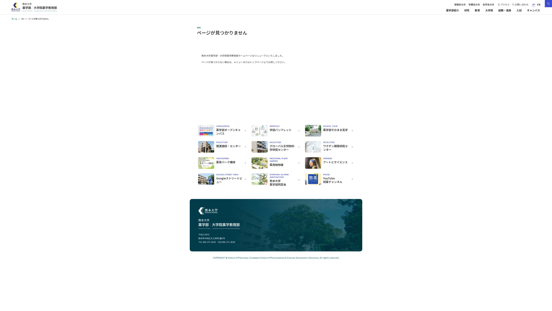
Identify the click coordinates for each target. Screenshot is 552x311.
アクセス (505, 4)
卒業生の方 (474, 4)
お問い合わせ (522, 4)
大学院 (489, 10)
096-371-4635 (209, 241)
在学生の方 (488, 4)
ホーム (14, 18)
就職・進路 (504, 10)
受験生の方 (460, 4)
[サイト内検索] (548, 3)
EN (538, 4)
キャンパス (533, 10)
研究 (466, 10)
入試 (519, 10)
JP (533, 4)
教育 (477, 10)
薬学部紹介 (452, 10)
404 (22, 18)
